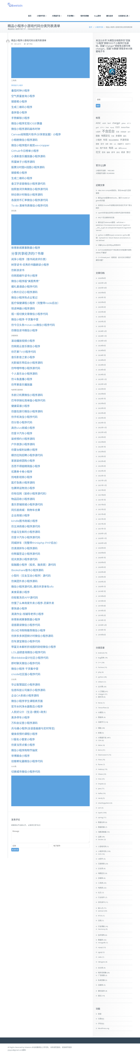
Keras (100, 703)
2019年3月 (102, 611)
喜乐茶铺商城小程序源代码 (27, 504)
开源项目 (124, 140)
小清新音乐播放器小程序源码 (28, 156)
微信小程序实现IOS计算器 (26, 123)
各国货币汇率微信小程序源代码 (29, 200)
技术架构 (101, 935)
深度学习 (127, 144)
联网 (108, 152)
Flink (100, 760)
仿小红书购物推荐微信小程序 (28, 630)
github (124, 123)
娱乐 (124, 136)
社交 (98, 152)
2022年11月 (102, 428)
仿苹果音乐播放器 (21, 384)
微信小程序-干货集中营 (24, 319)
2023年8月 (102, 394)
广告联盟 (101, 975)
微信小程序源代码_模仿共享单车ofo (32, 586)
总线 (99, 921)
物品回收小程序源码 (23, 499)
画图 (116, 148)
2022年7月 (102, 447)
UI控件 (98, 132)
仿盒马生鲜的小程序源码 (25, 531)
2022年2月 (102, 471)
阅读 (123, 152)
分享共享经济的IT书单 (27, 254)
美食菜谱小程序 (20, 592)
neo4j (100, 798)
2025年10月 (102, 288)
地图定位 (105, 135)
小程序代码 (41, 16)
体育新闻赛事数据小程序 (25, 247)
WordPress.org (103, 1028)
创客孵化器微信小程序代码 (27, 761)
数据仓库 (101, 822)
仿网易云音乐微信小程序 (25, 346)
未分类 (100, 968)
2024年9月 (102, 346)
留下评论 (30, 44)
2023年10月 (102, 384)
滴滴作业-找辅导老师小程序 (27, 614)
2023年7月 (102, 399)
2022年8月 (102, 442)
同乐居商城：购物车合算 (25, 510)
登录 (99, 1014)
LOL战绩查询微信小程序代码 (28, 652)
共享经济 (123, 132)
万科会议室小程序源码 (24, 723)
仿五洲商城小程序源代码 (25, 526)
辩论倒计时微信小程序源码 (27, 194)
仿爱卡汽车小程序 (21, 433)
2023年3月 (102, 418)
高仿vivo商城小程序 (23, 427)
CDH (99, 740)
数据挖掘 (101, 827)
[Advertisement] (51, 62)
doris (100, 750)
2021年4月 (102, 514)
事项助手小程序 (17, 85)
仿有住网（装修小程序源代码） (29, 493)
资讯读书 (101, 902)
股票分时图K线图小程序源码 (28, 167)
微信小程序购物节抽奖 (24, 750)
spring (100, 817)
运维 (99, 837)
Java (99, 789)
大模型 (100, 712)
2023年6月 (102, 403)
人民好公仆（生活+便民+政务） (29, 712)
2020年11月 (102, 538)
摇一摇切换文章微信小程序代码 (29, 314)
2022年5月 (102, 456)
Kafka (100, 793)
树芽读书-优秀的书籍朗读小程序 (30, 264)
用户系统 (103, 148)
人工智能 (101, 691)
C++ (99, 663)
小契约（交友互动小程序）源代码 (31, 575)
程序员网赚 (84, 16)
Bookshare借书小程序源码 (27, 570)
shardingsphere (104, 803)
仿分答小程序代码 (21, 422)
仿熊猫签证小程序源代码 (25, 553)
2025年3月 (102, 317)
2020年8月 (102, 553)
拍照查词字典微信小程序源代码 (29, 189)
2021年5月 (102, 509)
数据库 (100, 940)
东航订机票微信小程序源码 (27, 395)
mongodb (101, 943)
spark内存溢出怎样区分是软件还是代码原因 (114, 213)
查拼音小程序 (19, 112)
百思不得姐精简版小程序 (25, 466)
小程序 (99, 140)
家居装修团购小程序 (23, 460)
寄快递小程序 (19, 608)
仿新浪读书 (17, 270)
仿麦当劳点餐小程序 (23, 744)
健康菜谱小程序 (20, 406)
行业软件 (101, 897)
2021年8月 (102, 495)
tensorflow (125, 127)
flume (100, 764)
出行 (129, 132)
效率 (106, 144)
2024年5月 (102, 365)
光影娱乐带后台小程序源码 (27, 362)
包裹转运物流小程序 (23, 488)
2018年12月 (102, 625)
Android (101, 653)
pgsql (100, 952)
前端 (99, 733)
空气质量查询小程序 (23, 96)
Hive (99, 779)
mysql (112, 127)
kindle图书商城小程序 (24, 521)
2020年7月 (102, 558)
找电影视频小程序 (21, 477)
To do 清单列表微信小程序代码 (29, 205)
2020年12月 (102, 534)
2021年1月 (102, 529)
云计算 (100, 687)
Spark (100, 813)
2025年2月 (102, 322)
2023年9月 (102, 389)
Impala (100, 784)
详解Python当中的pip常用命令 (109, 245)
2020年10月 (102, 543)
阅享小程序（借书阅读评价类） (29, 259)
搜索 (97, 144)
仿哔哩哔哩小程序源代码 (25, 368)
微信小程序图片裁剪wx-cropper (30, 145)
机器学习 (121, 144)
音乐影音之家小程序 (23, 357)
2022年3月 (102, 466)
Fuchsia (101, 667)
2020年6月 (102, 562)
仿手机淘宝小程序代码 (24, 416)
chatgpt (116, 123)
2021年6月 (102, 505)
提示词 (100, 697)
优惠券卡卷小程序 (21, 471)
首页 (29, 16)
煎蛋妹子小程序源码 (23, 161)
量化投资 (109, 16)
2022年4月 (102, 461)
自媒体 (100, 985)
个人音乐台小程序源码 (24, 373)
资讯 (118, 152)
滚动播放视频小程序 (23, 340)
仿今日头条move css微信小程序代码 (33, 325)
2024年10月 (102, 341)
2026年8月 (102, 278)
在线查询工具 (123, 16)
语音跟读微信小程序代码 (25, 625)
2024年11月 (102, 336)
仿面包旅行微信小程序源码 (27, 411)
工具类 (100, 883)
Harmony (101, 929)
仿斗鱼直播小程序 (21, 379)
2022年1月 (102, 476)
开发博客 (70, 16)
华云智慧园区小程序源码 (25, 684)
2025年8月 (102, 293)
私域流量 (101, 980)
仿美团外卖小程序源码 (24, 581)
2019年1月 (102, 620)
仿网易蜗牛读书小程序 (24, 275)
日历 (115, 144)
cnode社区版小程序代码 (25, 674)
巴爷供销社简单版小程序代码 (28, 400)
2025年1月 (102, 326)
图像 (98, 136)
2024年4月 (102, 370)
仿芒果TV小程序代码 (23, 351)
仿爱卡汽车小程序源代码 (25, 537)
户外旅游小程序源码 (23, 444)
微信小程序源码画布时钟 (25, 129)
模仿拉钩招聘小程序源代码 (27, 455)
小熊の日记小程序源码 (24, 292)
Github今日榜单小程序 (25, 150)
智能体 (100, 717)
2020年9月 (102, 548)
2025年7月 (102, 297)
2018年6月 (102, 635)
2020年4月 (102, 572)
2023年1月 (102, 423)
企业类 (100, 869)
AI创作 (104, 123)
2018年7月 (102, 630)
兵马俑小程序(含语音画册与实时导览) (33, 728)
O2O (117, 127)
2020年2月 (102, 582)
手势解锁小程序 (20, 118)
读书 (113, 152)
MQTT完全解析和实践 (106, 218)
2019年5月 (102, 601)
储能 (99, 728)
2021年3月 (102, 519)
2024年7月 (102, 355)
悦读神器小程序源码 (23, 308)
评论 (101, 1024)
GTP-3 (102, 127)
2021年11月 (102, 485)
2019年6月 (102, 596)
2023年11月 (102, 379)
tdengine (101, 962)
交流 (117, 132)
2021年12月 (102, 481)
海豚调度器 (102, 832)
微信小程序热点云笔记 (24, 297)
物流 (97, 148)
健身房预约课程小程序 (24, 733)
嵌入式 (100, 908)
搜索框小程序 (19, 101)
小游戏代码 (102, 846)
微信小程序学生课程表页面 (27, 701)
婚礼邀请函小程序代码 (24, 286)
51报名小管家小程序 (23, 739)
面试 (99, 996)
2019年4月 (102, 606)
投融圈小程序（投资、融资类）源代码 (33, 564)
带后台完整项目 (114, 140)
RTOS (100, 916)
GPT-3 (129, 123)
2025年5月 (102, 307)
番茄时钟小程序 (20, 90)
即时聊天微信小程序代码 (25, 663)
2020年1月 (102, 587)
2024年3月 (102, 375)
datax (100, 745)
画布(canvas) (123, 148)
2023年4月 (102, 413)
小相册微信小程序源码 (24, 139)
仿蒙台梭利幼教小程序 (24, 449)
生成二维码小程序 (21, 107)
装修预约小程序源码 (23, 438)
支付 (102, 144)
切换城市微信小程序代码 (25, 771)
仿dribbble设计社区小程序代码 (29, 657)
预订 (128, 152)
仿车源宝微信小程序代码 (25, 641)
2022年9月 (102, 437)
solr (99, 808)
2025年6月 (102, 302)
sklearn (101, 682)
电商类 (100, 888)
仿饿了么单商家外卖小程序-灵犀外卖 (32, 603)
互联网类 (101, 864)
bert (109, 123)
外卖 (112, 136)
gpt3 (97, 127)
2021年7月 (102, 500)
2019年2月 (102, 615)
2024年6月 (102, 360)
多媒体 (119, 136)
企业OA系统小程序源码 (25, 695)
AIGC (98, 123)
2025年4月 (102, 312)
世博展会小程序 (20, 755)
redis (100, 957)
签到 (103, 152)
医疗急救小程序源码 (23, 482)
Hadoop (101, 769)
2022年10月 (102, 432)
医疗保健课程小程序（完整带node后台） (35, 303)
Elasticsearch (103, 755)
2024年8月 (102, 350)
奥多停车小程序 (20, 717)
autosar (101, 911)
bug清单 (97, 16)
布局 (105, 140)
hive (107, 127)
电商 (111, 148)
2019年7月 (102, 591)
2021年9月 (102, 490)
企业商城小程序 (20, 515)
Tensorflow (102, 708)
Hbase (100, 774)
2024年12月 (102, 331)
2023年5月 (102, 408)
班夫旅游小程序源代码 (24, 559)
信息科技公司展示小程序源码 (28, 690)
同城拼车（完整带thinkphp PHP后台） (35, 542)
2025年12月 (102, 283)
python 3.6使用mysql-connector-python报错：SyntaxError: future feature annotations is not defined (113, 237)
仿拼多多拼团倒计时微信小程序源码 (32, 635)
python (100, 677)
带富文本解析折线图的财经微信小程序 (33, 646)
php (99, 672)
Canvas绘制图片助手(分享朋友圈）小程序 (36, 134)
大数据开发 (56, 16)
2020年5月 (102, 567)
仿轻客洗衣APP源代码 (24, 597)
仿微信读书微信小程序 (24, 330)
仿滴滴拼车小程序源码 (24, 548)
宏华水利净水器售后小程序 (27, 706)
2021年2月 (102, 524)
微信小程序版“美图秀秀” (25, 281)
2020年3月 (102, 577)
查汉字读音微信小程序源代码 (28, 183)
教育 (111, 144)
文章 (101, 1019)
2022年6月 (102, 452)
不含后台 (108, 131)
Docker (100, 839)
